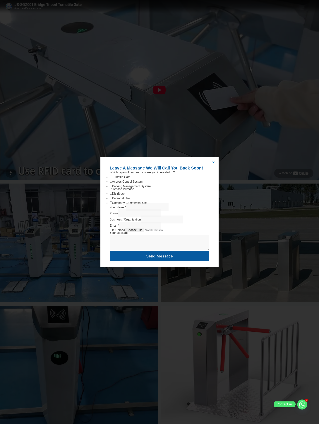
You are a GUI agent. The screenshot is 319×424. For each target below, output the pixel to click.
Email (114, 225)
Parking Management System (131, 186)
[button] (213, 162)
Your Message (119, 232)
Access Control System (127, 181)
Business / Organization (125, 219)
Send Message (159, 256)
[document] (159, 212)
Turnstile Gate (121, 177)
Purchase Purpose (122, 189)
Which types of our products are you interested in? (142, 172)
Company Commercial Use (130, 202)
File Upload (117, 230)
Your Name (118, 207)
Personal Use (121, 198)
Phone (114, 213)
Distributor (119, 193)
